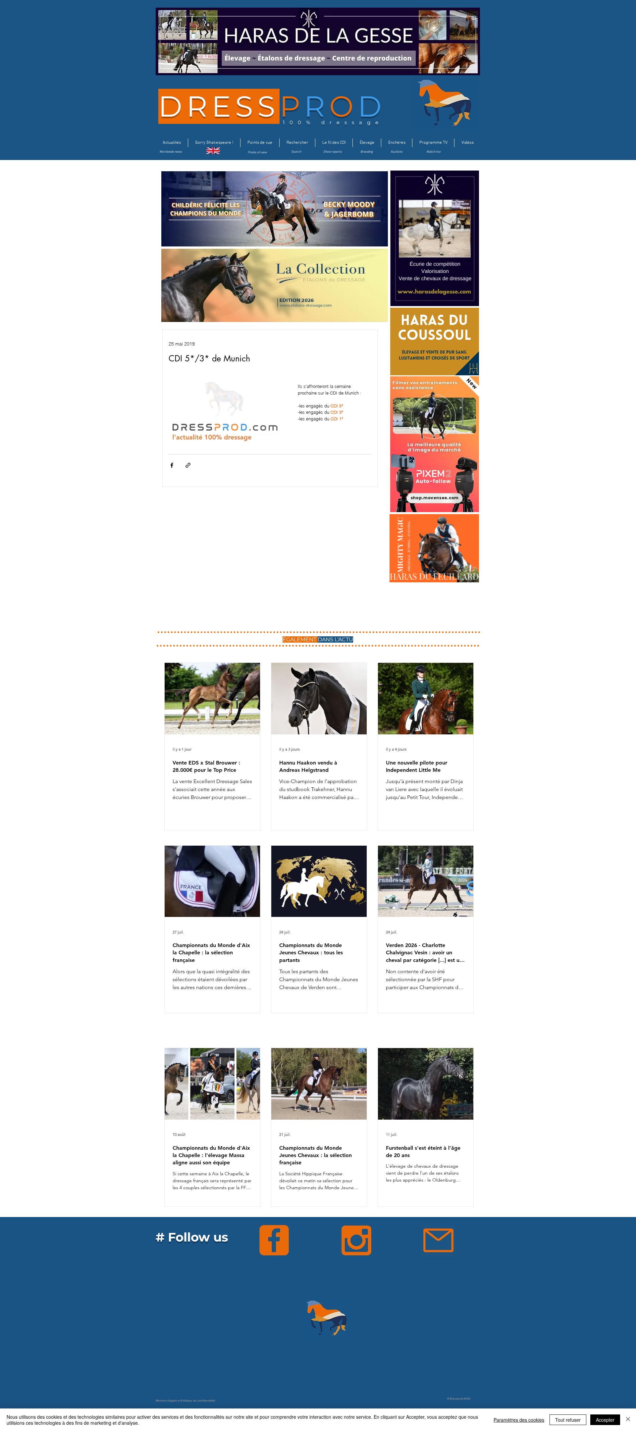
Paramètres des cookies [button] (519, 1419)
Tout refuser (568, 1419)
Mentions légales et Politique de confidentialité (185, 1400)
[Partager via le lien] (188, 465)
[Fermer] (628, 1420)
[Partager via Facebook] (172, 465)
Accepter (605, 1419)
